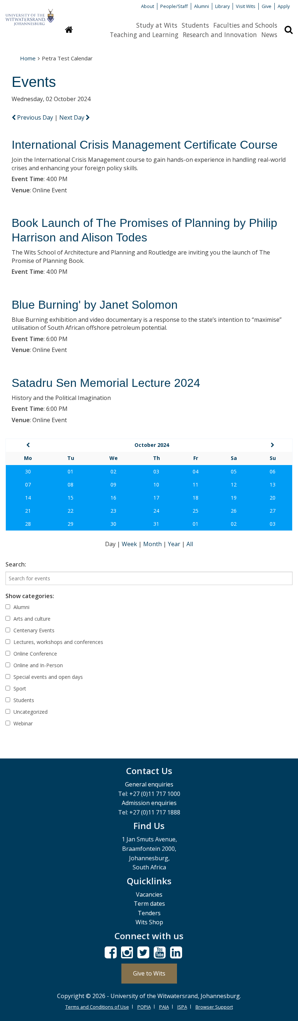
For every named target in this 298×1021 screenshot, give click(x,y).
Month (153, 544)
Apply (284, 6)
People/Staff (174, 6)
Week (130, 544)
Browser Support (214, 1007)
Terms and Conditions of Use (97, 1007)
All (189, 544)
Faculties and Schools (245, 25)
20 (272, 497)
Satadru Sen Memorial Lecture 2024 (106, 382)
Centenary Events (33, 630)
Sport (19, 688)
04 (195, 471)
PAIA (164, 1007)
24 (156, 510)
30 (28, 471)
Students (195, 25)
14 (28, 497)
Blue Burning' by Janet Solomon (95, 304)
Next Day (72, 117)
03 (156, 471)
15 (70, 497)
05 (234, 471)
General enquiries (149, 784)
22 (70, 510)
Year (175, 544)
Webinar (22, 723)
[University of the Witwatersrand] (29, 14)
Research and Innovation (220, 34)
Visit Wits (245, 6)
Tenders (149, 913)
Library (222, 6)
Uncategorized (30, 711)
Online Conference (34, 653)
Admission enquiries (149, 803)
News (269, 34)
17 (156, 497)
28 (28, 523)
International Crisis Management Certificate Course (145, 144)
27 (272, 510)
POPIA (144, 1007)
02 (113, 471)
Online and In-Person (37, 665)
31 (156, 523)
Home (28, 58)
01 (70, 471)
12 (234, 484)
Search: (15, 564)
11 (195, 484)
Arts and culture (31, 618)
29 (70, 523)
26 (234, 510)
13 (272, 484)
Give (266, 6)
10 (156, 484)
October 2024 (151, 444)
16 (113, 497)
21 (28, 510)
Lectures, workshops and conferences (57, 641)
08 (70, 484)
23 (113, 510)
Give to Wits (149, 973)
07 (28, 484)
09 (113, 484)
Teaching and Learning (144, 34)
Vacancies (149, 894)
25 (195, 510)
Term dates (149, 904)
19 (234, 497)
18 (195, 497)
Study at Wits (156, 25)
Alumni (201, 6)
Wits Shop (149, 922)
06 (272, 471)
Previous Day (35, 117)
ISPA (182, 1007)
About (147, 6)
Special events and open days (47, 676)
